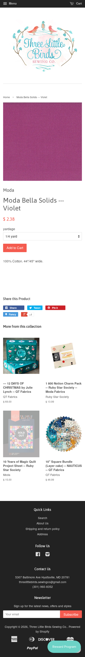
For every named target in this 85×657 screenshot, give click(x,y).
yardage (9, 228)
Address (42, 534)
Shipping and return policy (43, 529)
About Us (42, 523)
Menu (12, 3)
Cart (78, 3)
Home (6, 97)
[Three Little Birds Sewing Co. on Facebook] (37, 555)
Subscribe (71, 614)
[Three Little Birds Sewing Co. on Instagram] (47, 555)
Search (42, 518)
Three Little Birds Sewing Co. (48, 627)
